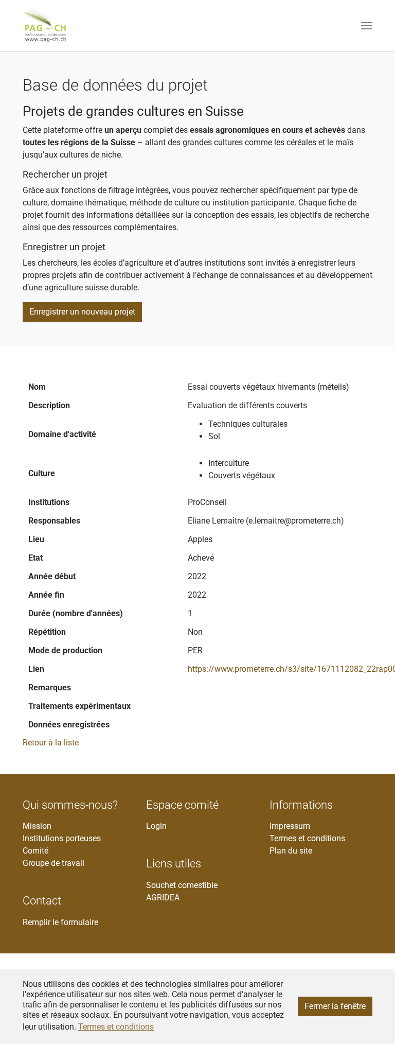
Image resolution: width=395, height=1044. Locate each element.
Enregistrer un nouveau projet (82, 312)
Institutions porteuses (62, 838)
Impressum (290, 826)
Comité (35, 851)
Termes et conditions (307, 838)
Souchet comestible (182, 885)
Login (156, 826)
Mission (37, 826)
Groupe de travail (53, 863)
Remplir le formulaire (60, 922)
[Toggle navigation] (366, 25)
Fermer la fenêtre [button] (335, 1006)
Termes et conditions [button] (116, 1027)
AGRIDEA (162, 897)
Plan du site (291, 851)
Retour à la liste (51, 742)
